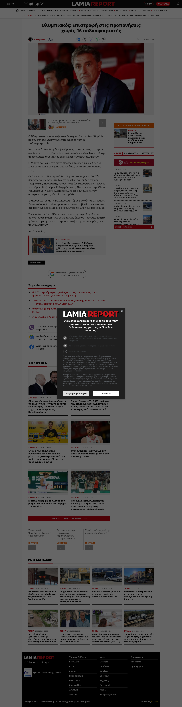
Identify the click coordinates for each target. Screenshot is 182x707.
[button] (91, 351)
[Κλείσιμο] (121, 311)
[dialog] (91, 353)
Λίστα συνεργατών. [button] (91, 371)
